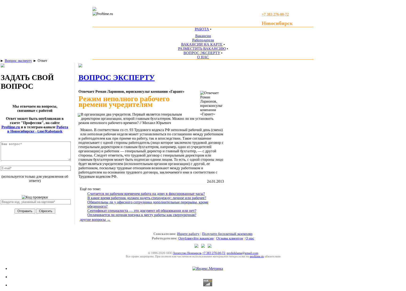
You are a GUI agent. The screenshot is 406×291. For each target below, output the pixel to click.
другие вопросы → (95, 220)
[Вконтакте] (209, 246)
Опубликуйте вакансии (196, 238)
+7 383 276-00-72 (213, 253)
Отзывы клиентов (229, 238)
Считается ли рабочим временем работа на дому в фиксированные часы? (146, 194)
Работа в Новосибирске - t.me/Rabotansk (37, 129)
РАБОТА (202, 29)
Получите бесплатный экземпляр (227, 234)
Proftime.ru (10, 127)
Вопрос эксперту (18, 61)
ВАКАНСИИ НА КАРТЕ (202, 44)
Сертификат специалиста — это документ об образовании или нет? (141, 211)
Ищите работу (188, 234)
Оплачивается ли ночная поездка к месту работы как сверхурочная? (141, 215)
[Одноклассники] (203, 246)
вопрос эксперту (116, 77)
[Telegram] (197, 246)
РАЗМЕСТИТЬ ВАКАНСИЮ (202, 49)
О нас (250, 238)
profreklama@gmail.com (242, 253)
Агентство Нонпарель (187, 253)
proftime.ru (257, 256)
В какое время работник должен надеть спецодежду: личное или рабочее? (146, 198)
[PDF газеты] (94, 10)
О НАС (203, 57)
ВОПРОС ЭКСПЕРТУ (201, 53)
